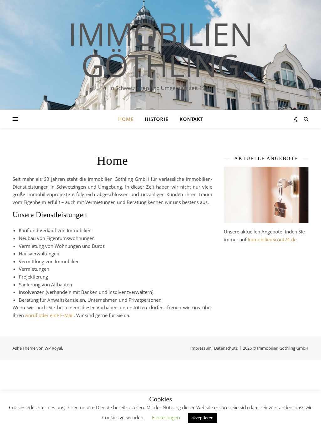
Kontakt (191, 119)
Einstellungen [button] (166, 417)
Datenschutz (226, 348)
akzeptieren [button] (202, 417)
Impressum (201, 348)
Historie (156, 119)
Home (126, 119)
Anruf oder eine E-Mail (49, 315)
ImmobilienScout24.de (272, 239)
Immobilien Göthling (160, 49)
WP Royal (53, 348)
